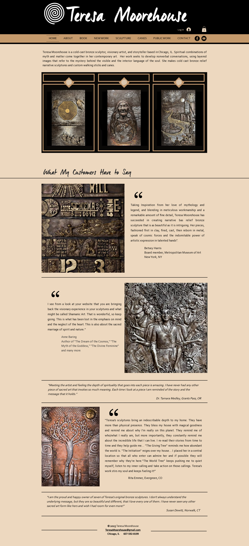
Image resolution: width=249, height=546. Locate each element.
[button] (204, 29)
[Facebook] (197, 38)
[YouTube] (203, 38)
